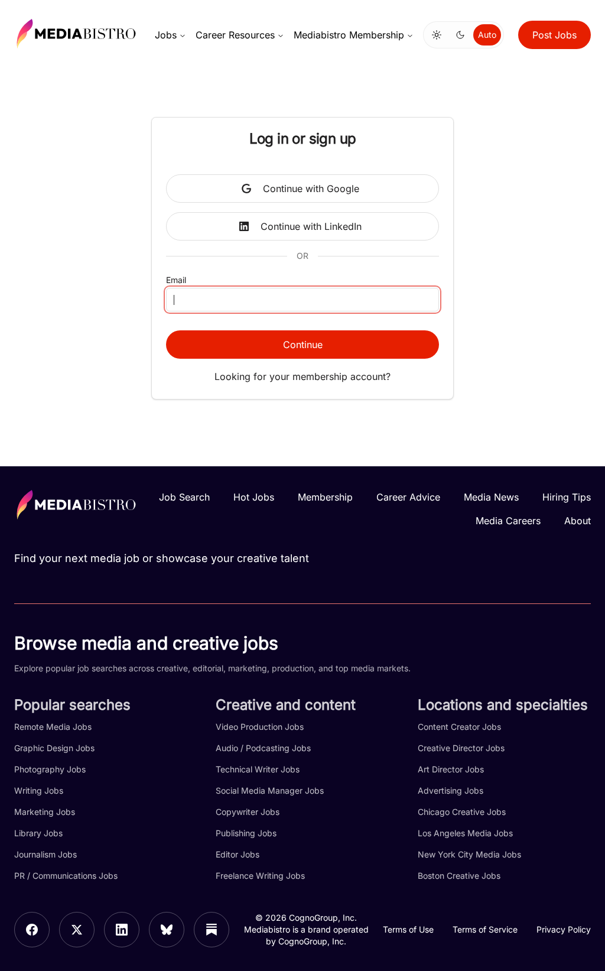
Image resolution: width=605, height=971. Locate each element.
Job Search (184, 497)
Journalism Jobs (45, 854)
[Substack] (211, 929)
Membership (325, 497)
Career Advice (408, 497)
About (577, 521)
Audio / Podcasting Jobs (263, 748)
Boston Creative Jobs (459, 876)
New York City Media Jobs (469, 854)
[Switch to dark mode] (460, 35)
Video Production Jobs (260, 727)
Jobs (166, 35)
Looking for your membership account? (302, 376)
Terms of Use (408, 929)
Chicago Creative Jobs (462, 812)
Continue (303, 344)
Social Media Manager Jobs (270, 790)
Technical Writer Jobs (258, 769)
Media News (491, 497)
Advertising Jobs (450, 790)
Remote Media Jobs (53, 727)
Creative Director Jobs (461, 748)
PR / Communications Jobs (66, 876)
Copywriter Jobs (247, 812)
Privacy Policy (563, 929)
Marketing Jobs (44, 812)
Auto (487, 35)
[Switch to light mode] (436, 35)
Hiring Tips (566, 497)
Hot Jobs (253, 497)
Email (176, 280)
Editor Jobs (237, 854)
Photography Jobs (50, 769)
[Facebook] (32, 929)
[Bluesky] (166, 929)
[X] (77, 929)
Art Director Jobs (451, 769)
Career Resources (235, 35)
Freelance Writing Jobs (260, 876)
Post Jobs (554, 35)
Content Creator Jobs (459, 727)
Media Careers (508, 521)
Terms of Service (485, 929)
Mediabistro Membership (349, 35)
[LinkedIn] (121, 929)
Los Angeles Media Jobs (465, 833)
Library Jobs (38, 833)
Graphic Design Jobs (54, 748)
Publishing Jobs (246, 833)
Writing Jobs (38, 790)
